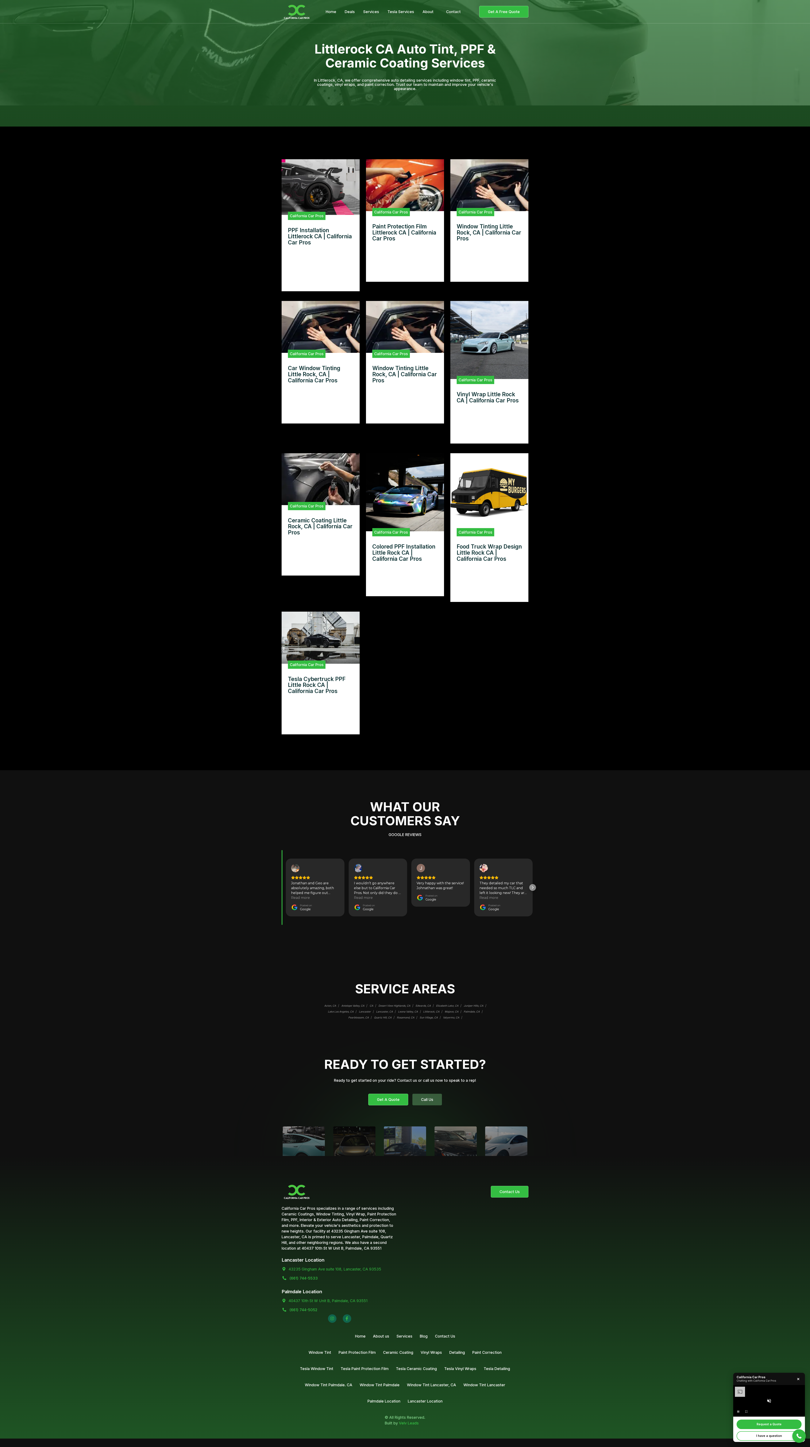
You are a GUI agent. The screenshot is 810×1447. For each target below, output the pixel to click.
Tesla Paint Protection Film (365, 1368)
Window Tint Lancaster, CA (431, 1385)
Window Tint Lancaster (484, 1385)
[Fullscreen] (746, 1411)
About (428, 11)
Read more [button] (300, 898)
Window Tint (320, 1352)
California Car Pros (307, 216)
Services (404, 1336)
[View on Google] (295, 868)
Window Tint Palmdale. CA (328, 1385)
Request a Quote (769, 1424)
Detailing (457, 1352)
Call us (427, 1099)
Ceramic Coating (398, 1352)
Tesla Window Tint (316, 1368)
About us (381, 1336)
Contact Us (510, 1191)
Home (331, 11)
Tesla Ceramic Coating (416, 1368)
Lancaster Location (425, 1401)
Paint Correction (487, 1352)
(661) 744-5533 (303, 1278)
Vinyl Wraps (431, 1352)
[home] (296, 11)
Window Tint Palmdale (380, 1385)
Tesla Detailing (497, 1368)
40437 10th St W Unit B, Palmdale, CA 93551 (328, 1301)
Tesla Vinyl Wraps (460, 1368)
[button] (349, 11)
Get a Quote (388, 1099)
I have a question (769, 1436)
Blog (424, 1336)
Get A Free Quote (504, 11)
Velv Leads (409, 1423)
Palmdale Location (383, 1401)
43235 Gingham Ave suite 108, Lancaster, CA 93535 (335, 1269)
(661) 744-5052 (303, 1310)
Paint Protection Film (357, 1352)
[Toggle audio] (769, 1400)
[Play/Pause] (738, 1411)
